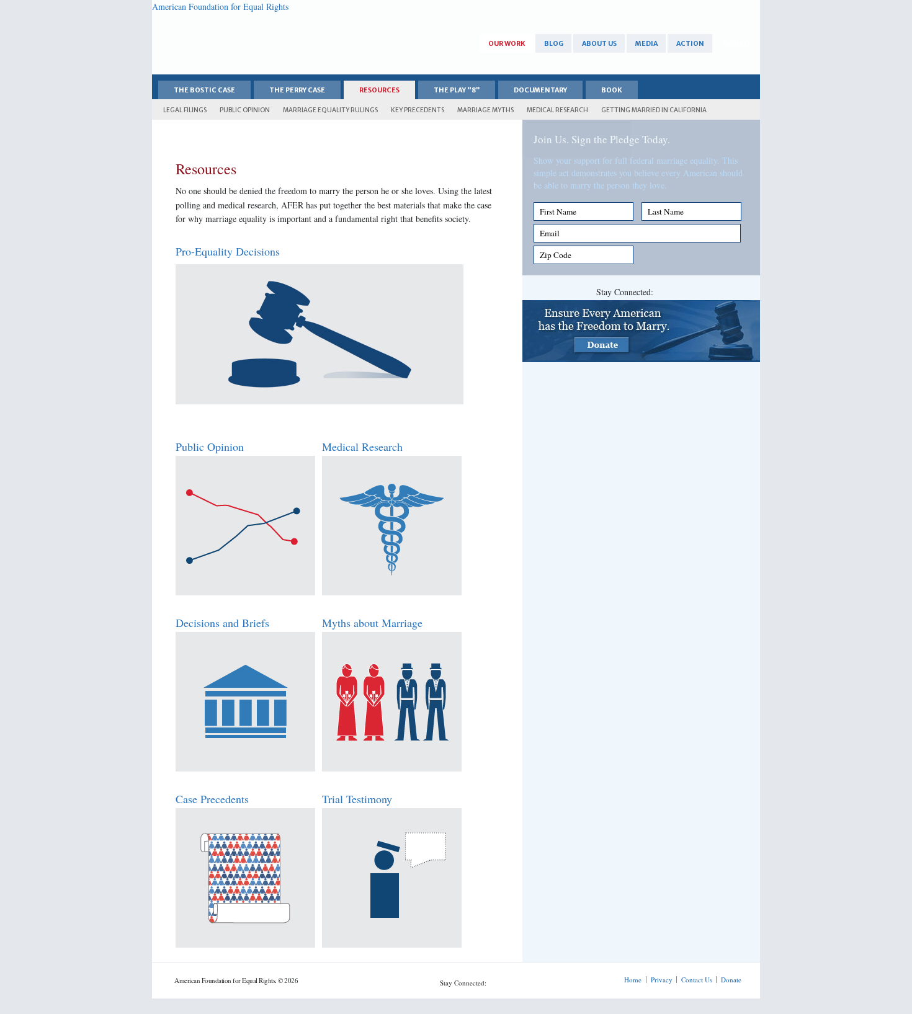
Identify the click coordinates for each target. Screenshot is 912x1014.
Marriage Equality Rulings (330, 110)
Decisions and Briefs (222, 622)
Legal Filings (185, 110)
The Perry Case (297, 90)
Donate (737, 44)
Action (690, 44)
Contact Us (696, 979)
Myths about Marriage (372, 622)
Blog (553, 44)
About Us (599, 44)
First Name (558, 211)
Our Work (506, 44)
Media (646, 44)
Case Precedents (212, 798)
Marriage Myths (485, 110)
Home (633, 979)
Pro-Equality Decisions (228, 251)
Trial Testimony (357, 798)
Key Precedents (417, 110)
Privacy (662, 979)
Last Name (666, 211)
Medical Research (557, 110)
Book (611, 90)
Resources (379, 90)
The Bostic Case (204, 90)
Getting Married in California (654, 110)
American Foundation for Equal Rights (220, 6)
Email (550, 233)
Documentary (540, 90)
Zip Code (555, 254)
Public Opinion (245, 110)
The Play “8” (457, 90)
